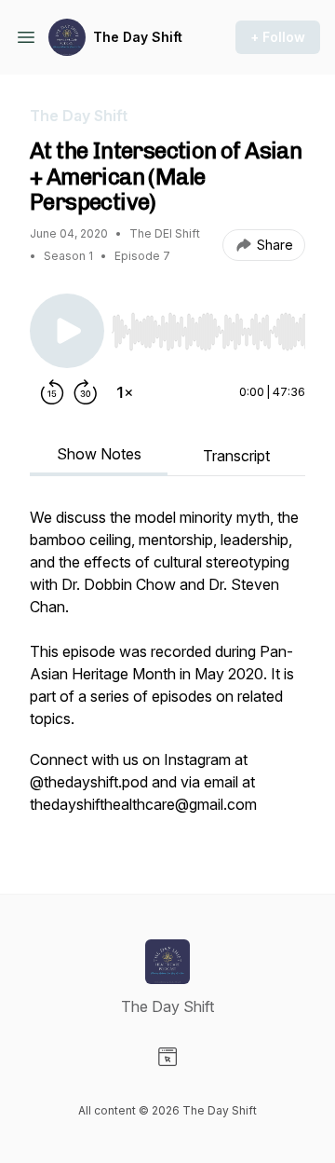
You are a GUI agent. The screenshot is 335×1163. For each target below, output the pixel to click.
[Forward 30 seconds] (86, 392)
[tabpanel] (167, 670)
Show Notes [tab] (99, 454)
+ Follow (277, 37)
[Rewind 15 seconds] (52, 392)
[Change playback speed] (124, 392)
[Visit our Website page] (167, 1056)
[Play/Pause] (67, 331)
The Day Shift (137, 37)
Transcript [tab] (236, 455)
